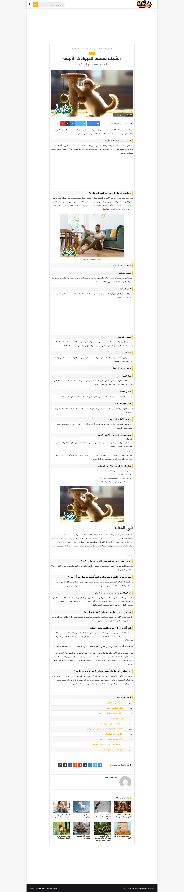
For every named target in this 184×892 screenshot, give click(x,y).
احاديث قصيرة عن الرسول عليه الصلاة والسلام (106, 744)
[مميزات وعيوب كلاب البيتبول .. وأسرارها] (61, 828)
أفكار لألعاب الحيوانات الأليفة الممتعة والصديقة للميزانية (103, 817)
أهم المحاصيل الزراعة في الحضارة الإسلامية (107, 723)
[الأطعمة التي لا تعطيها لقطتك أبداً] (82, 828)
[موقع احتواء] (144, 4)
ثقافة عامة (101, 48)
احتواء (129, 888)
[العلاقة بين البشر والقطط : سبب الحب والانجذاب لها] (61, 807)
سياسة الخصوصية (52, 888)
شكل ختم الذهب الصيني (114, 708)
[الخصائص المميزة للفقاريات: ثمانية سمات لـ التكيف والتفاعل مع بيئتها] (102, 828)
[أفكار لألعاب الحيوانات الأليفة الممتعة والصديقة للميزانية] (102, 807)
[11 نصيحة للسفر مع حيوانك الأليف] (122, 828)
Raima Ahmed (111, 777)
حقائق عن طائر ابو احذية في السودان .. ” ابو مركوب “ (104, 729)
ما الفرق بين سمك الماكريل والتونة (111, 713)
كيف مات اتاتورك (117, 718)
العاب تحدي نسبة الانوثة (115, 703)
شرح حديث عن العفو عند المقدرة (111, 750)
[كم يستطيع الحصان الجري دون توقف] (82, 807)
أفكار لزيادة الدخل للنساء (114, 734)
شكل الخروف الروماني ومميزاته (111, 739)
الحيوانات (89, 130)
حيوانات (94, 48)
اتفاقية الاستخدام (40, 888)
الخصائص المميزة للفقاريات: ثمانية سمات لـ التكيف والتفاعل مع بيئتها (103, 838)
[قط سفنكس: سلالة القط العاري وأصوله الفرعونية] (122, 807)
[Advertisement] (92, 25)
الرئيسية (108, 48)
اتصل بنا (32, 888)
